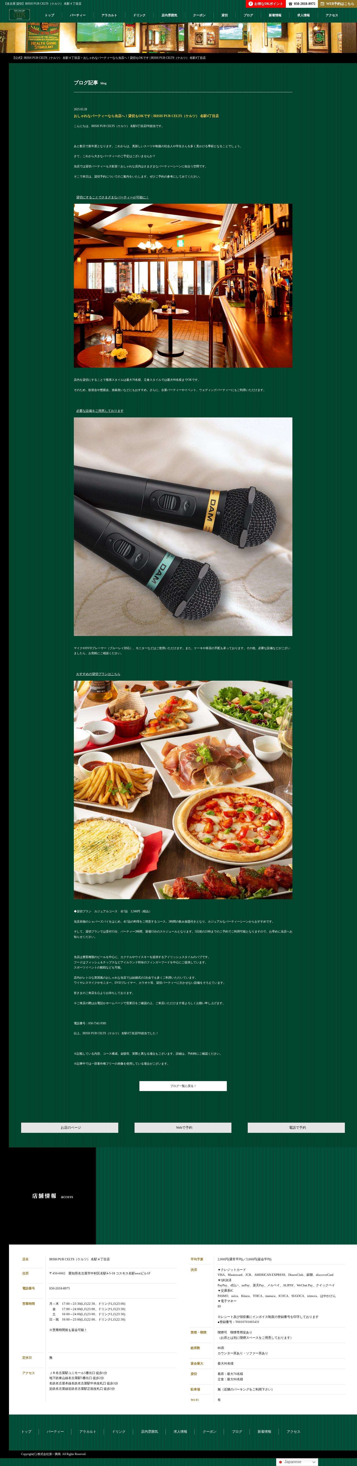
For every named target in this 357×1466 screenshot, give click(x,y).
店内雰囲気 (169, 15)
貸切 (224, 15)
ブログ (248, 15)
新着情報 (275, 15)
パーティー (78, 15)
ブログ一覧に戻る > (183, 1086)
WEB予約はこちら (340, 4)
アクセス (332, 15)
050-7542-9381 (97, 1023)
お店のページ (71, 1127)
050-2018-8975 (304, 4)
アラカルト (109, 15)
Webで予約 (184, 1127)
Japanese (292, 1462)
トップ (49, 15)
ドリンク (139, 15)
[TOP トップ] (19, 16)
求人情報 (303, 15)
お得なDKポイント (266, 4)
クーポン (199, 15)
